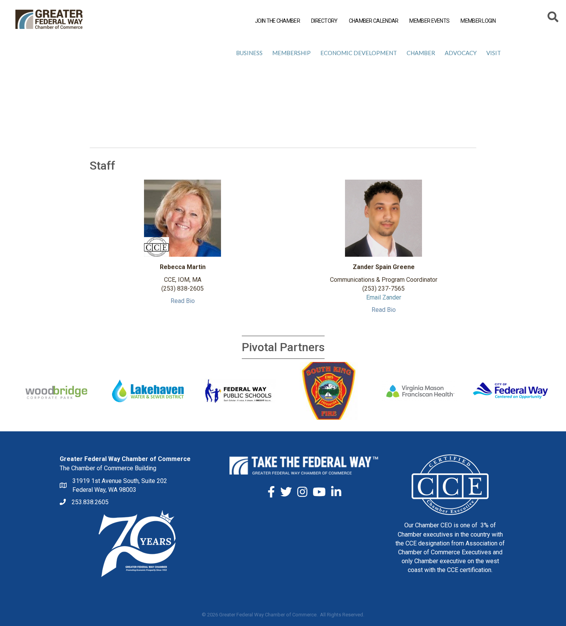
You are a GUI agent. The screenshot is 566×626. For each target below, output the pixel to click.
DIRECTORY (324, 21)
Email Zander (383, 297)
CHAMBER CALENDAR (374, 21)
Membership (291, 52)
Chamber (421, 52)
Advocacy (461, 52)
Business (249, 52)
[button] (182, 301)
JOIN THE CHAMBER (277, 21)
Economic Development (358, 52)
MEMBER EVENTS (429, 21)
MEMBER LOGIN (478, 21)
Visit (493, 52)
